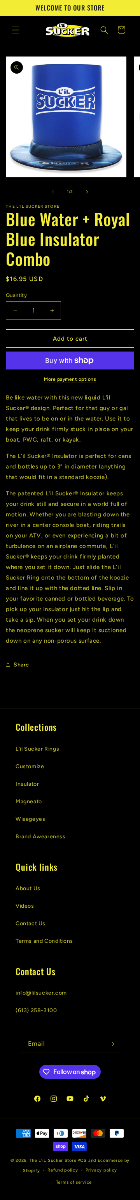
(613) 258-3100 (36, 1010)
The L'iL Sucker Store (53, 1160)
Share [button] (21, 664)
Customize (30, 766)
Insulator (27, 784)
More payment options (70, 379)
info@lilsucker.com (41, 993)
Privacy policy (101, 1170)
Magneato (29, 801)
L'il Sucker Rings (37, 749)
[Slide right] (87, 191)
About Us (28, 888)
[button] (15, 30)
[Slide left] (52, 191)
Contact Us (31, 923)
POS (82, 1160)
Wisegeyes (30, 819)
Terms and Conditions (44, 941)
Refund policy (62, 1170)
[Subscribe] (111, 1044)
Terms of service (74, 1182)
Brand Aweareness (41, 836)
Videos (25, 906)
